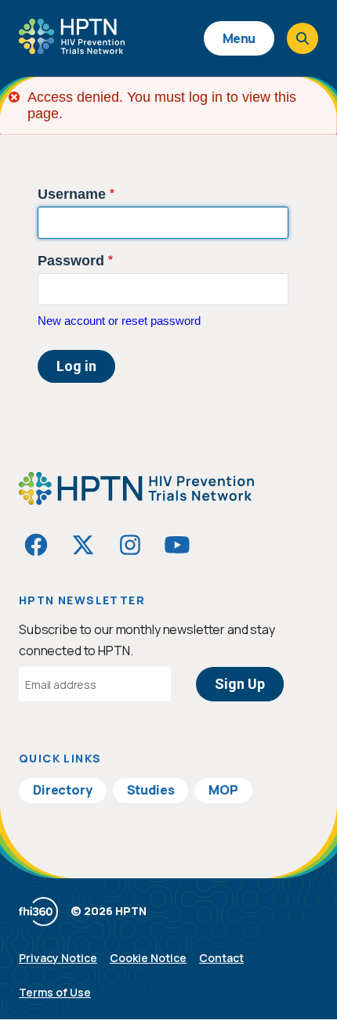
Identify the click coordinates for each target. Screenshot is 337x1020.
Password (71, 261)
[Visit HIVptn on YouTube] (177, 545)
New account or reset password (119, 320)
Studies (151, 789)
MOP (223, 789)
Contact (221, 957)
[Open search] (302, 38)
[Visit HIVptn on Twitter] (83, 545)
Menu (239, 38)
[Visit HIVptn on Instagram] (130, 545)
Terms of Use (55, 992)
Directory (62, 789)
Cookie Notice (148, 957)
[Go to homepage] (72, 48)
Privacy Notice (58, 957)
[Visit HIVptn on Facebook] (36, 545)
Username (72, 194)
